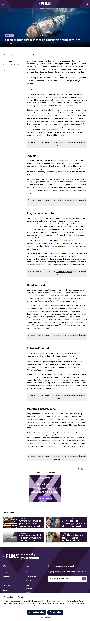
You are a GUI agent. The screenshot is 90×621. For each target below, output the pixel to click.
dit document (47, 246)
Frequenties (7, 576)
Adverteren (31, 576)
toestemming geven (64, 142)
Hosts (5, 581)
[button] (3, 4)
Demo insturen (9, 585)
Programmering (9, 572)
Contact (29, 572)
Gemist (5, 590)
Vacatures (30, 581)
